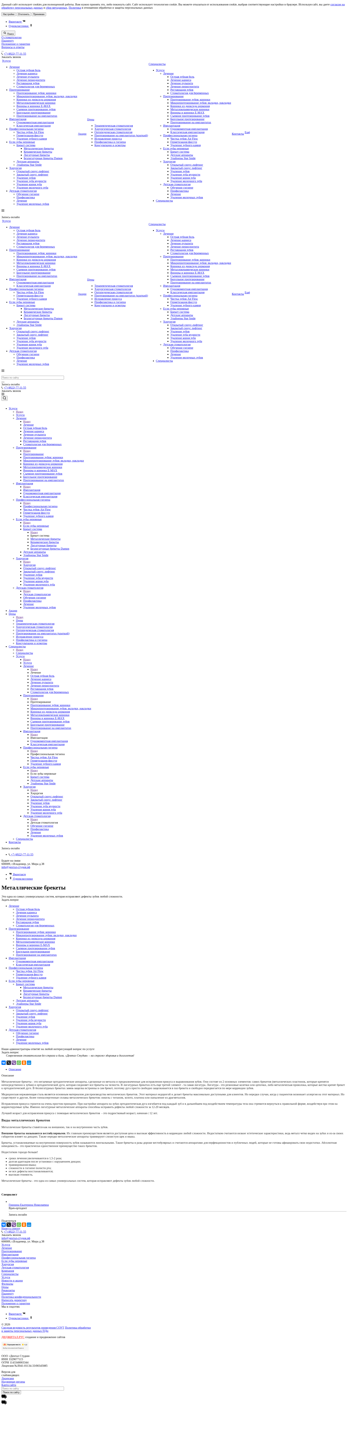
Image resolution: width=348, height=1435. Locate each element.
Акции (82, 133)
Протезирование (19, 89)
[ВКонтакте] (3, 1063)
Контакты (238, 133)
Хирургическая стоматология (112, 128)
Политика (75, 7)
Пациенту (7, 40)
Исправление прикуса (108, 138)
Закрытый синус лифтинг (32, 174)
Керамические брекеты (38, 151)
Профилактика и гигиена (110, 141)
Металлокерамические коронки (35, 102)
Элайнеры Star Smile (29, 164)
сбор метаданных (56, 7)
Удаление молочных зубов (32, 203)
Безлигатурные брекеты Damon (43, 158)
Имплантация (17, 119)
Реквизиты (8, 1290)
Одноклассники (19, 26)
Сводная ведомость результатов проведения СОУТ (32, 1327)
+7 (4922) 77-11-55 (15, 53)
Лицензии (7, 1378)
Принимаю (39, 14)
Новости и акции (12, 1280)
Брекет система (25, 145)
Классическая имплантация (33, 125)
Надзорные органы (13, 1381)
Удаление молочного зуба (32, 187)
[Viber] (14, 1063)
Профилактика (25, 197)
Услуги (6, 60)
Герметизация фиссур (29, 135)
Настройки (8, 14)
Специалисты (157, 64)
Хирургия (15, 168)
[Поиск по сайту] (2, 382)
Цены (90, 119)
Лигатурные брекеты (37, 155)
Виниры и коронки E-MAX (33, 106)
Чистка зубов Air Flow (30, 132)
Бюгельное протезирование (33, 112)
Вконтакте (15, 21)
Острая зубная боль (28, 70)
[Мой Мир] (29, 1063)
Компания (7, 1270)
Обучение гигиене (27, 194)
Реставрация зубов (28, 83)
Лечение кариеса (26, 73)
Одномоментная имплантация (35, 122)
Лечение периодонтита (30, 80)
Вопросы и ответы (12, 47)
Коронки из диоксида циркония (36, 99)
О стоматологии (11, 37)
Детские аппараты (27, 161)
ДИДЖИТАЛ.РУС (12, 1337)
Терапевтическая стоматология (113, 125)
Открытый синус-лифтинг (32, 171)
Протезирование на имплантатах (36, 115)
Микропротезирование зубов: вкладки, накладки (46, 96)
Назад (19, 411)
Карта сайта (8, 1384)
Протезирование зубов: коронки (36, 93)
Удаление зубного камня (31, 138)
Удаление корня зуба (29, 184)
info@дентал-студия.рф (15, 867)
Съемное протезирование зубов (36, 109)
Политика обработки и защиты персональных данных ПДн (46, 1329)
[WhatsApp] (19, 1063)
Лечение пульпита (27, 76)
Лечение (14, 66)
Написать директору (14, 1300)
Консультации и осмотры (110, 145)
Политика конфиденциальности (21, 1296)
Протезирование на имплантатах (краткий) (121, 135)
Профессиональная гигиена (26, 128)
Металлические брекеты (39, 148)
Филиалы (7, 1283)
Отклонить (24, 14)
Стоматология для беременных (35, 86)
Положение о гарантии (15, 43)
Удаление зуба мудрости (31, 181)
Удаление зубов (26, 177)
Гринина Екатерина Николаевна (29, 1204)
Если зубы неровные (22, 141)
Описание (15, 1069)
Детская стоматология (23, 190)
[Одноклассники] (24, 1063)
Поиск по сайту (11, 1392)
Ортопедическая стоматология (113, 132)
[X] (9, 1063)
